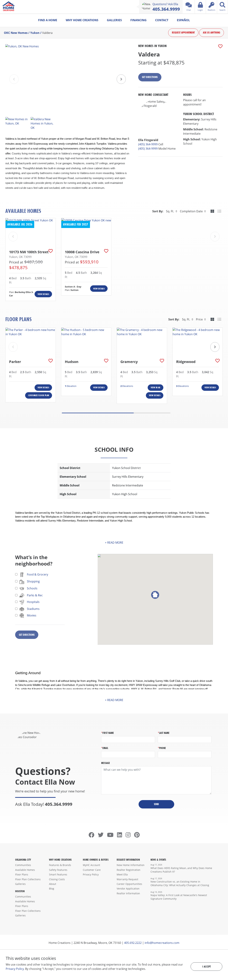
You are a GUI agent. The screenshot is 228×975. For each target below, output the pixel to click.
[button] (121, 79)
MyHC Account (91, 865)
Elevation (70, 386)
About (52, 884)
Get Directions (150, 77)
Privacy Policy (91, 874)
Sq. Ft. (170, 211)
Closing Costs (57, 879)
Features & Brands (60, 865)
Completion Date (191, 211)
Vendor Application (128, 888)
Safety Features (58, 870)
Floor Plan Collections (28, 879)
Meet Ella (122, 874)
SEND (156, 804)
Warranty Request (127, 879)
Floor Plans (21, 874)
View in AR (155, 387)
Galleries (114, 20)
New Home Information (130, 865)
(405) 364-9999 (148, 144)
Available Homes (25, 870)
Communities (23, 865)
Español (183, 20)
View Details (43, 294)
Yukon (35, 33)
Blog (51, 888)
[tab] (212, 211)
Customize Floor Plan (38, 395)
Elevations (126, 386)
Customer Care (92, 870)
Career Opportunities (129, 884)
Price (199, 319)
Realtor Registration (128, 870)
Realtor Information (128, 893)
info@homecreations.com (162, 943)
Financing (138, 20)
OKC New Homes (16, 33)
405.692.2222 (133, 943)
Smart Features (58, 874)
